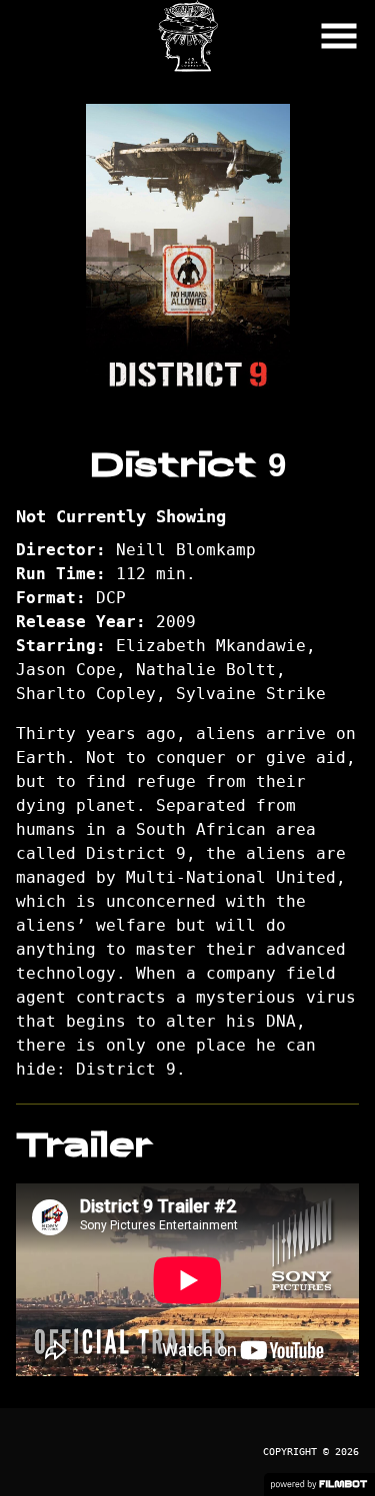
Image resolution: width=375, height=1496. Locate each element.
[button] (339, 36)
